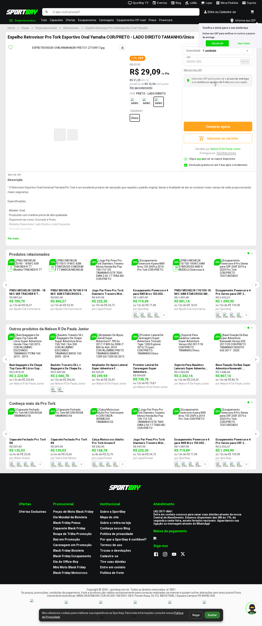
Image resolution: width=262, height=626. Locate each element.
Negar (196, 615)
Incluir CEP (217, 44)
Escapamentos (87, 20)
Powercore (165, 20)
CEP (188, 57)
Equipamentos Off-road (131, 20)
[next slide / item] (215, 84)
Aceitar (212, 615)
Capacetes (56, 20)
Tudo (44, 20)
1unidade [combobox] (209, 51)
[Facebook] (157, 554)
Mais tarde (244, 44)
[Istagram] (166, 554)
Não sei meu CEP (193, 70)
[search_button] (46, 12)
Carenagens (106, 20)
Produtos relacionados (29, 254)
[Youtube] (175, 554)
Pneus (152, 20)
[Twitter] (184, 554)
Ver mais (13, 238)
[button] (60, 135)
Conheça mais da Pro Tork (32, 403)
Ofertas (70, 20)
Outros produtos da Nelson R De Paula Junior (49, 329)
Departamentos (25, 20)
